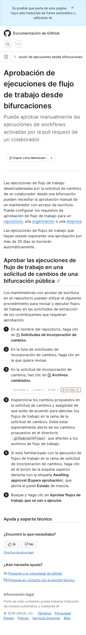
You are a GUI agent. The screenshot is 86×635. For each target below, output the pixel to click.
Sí (14, 544)
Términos (44, 613)
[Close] (73, 7)
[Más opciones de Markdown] (51, 158)
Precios (23, 618)
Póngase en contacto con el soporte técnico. (41, 580)
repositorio (13, 221)
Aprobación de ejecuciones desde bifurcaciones (46, 57)
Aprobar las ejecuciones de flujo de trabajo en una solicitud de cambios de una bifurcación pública (41, 270)
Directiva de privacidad (18, 552)
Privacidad (63, 613)
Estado (9, 618)
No (31, 544)
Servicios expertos (46, 618)
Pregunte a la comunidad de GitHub (35, 573)
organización (43, 221)
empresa (74, 221)
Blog (67, 618)
